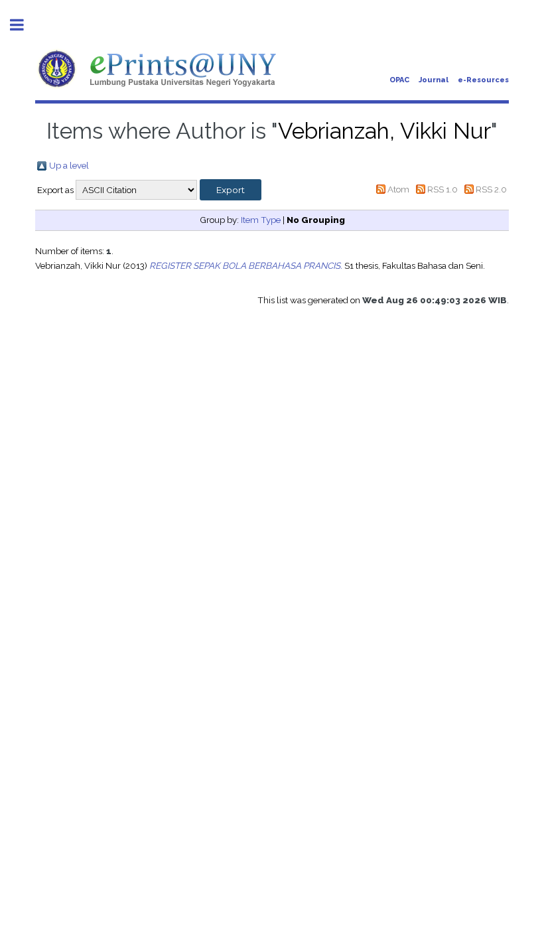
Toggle (24, 25)
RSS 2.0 (491, 189)
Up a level (69, 165)
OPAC (399, 80)
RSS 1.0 (442, 189)
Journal (433, 80)
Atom (398, 189)
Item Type (261, 219)
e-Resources (483, 80)
